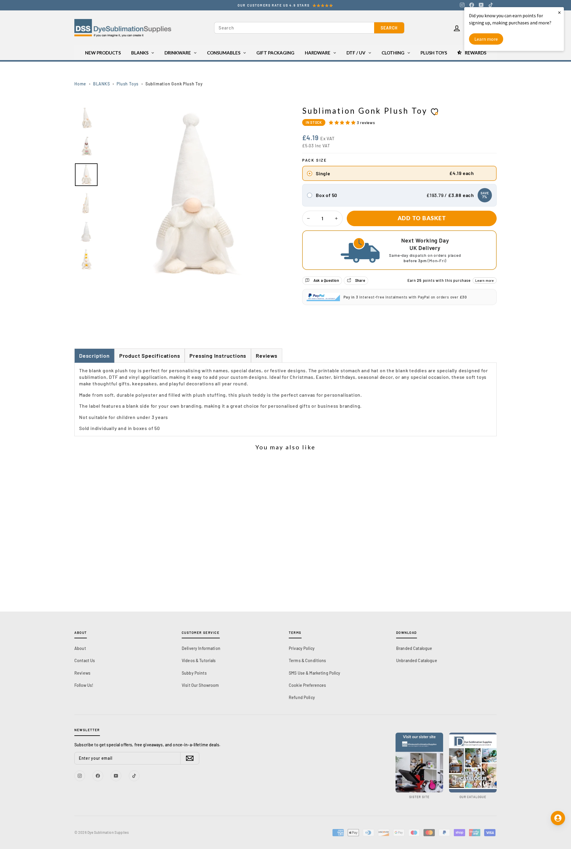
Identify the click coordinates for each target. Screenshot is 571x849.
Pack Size (314, 160)
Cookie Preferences (307, 685)
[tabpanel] (285, 399)
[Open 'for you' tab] (558, 818)
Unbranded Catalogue (416, 660)
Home (80, 83)
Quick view (128, 558)
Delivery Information (201, 648)
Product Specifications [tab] (149, 355)
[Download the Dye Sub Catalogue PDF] (473, 762)
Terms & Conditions (307, 660)
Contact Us (84, 660)
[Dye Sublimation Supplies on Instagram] (462, 5)
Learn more (484, 280)
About (80, 648)
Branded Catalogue (414, 648)
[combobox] (294, 27)
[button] (343, 122)
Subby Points (194, 673)
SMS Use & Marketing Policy (315, 673)
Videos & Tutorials (199, 660)
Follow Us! (83, 685)
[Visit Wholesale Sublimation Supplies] (419, 762)
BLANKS (101, 83)
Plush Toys (128, 83)
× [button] (559, 12)
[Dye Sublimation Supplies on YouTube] (481, 5)
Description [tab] (94, 355)
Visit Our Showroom (200, 685)
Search (389, 27)
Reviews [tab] (266, 355)
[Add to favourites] (434, 111)
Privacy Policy (302, 648)
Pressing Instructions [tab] (217, 355)
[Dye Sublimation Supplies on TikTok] (490, 5)
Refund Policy (302, 697)
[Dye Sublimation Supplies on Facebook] (471, 5)
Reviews (82, 673)
